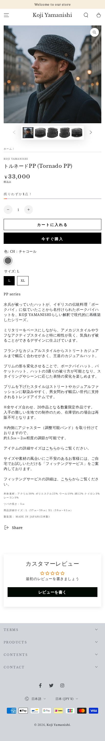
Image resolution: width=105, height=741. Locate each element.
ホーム (8, 148)
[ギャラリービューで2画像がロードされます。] (40, 132)
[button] (86, 15)
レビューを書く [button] (52, 592)
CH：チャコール (8, 260)
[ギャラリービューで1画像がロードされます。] (28, 132)
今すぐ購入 (52, 238)
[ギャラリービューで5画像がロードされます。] (77, 132)
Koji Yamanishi (16, 158)
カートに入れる (52, 224)
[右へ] (90, 132)
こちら (51, 448)
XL (23, 279)
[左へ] (14, 132)
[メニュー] (6, 15)
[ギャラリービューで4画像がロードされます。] (64, 132)
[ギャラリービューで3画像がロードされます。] (52, 132)
